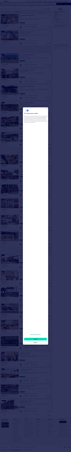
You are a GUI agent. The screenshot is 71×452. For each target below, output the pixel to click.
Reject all (35, 342)
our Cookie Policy (32, 122)
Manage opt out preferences (35, 334)
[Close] (47, 108)
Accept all (35, 339)
